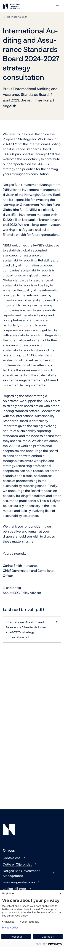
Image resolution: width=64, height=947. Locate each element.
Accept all (16, 936)
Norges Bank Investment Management (21, 873)
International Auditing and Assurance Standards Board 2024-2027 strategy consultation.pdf (26, 629)
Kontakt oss (11, 858)
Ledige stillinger (14, 888)
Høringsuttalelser (17, 16)
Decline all (48, 936)
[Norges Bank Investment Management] (11, 7)
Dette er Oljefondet (17, 864)
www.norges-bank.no (19, 882)
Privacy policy (10, 927)
